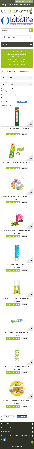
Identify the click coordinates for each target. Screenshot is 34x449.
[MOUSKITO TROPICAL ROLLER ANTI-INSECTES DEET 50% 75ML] (17, 287)
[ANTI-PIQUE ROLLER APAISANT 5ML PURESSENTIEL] (17, 219)
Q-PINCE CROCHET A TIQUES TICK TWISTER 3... (17, 196)
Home (16, 1)
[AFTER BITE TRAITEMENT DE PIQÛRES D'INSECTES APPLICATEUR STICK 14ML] (17, 116)
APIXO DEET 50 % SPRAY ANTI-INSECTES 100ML (17, 366)
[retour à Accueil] (2, 71)
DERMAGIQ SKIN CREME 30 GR (17, 264)
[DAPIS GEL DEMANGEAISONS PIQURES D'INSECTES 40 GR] (17, 389)
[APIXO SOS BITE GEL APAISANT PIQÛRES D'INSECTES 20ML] (17, 321)
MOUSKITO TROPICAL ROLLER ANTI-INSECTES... (17, 298)
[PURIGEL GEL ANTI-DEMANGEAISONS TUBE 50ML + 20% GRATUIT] (17, 151)
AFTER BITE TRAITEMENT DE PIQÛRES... (17, 128)
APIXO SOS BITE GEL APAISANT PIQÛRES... (17, 332)
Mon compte (6, 432)
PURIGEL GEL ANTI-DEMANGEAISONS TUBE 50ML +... (17, 162)
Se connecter (28, 1)
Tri (2, 95)
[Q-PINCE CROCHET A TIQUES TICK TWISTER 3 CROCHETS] (17, 185)
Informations (8, 84)
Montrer (3, 97)
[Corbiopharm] (17, 11)
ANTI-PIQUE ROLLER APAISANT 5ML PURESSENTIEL (17, 230)
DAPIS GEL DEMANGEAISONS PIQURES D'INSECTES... (17, 400)
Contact (21, 1)
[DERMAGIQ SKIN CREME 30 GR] (17, 253)
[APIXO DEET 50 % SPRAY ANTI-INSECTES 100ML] (17, 355)
